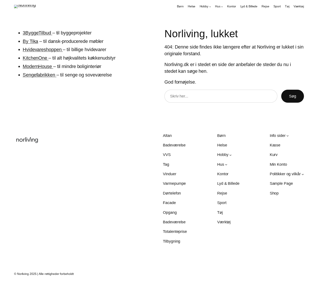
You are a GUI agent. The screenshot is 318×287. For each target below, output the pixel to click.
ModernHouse (38, 66)
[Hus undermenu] (222, 6)
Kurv (274, 154)
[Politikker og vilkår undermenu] (303, 174)
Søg (292, 96)
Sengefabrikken (39, 75)
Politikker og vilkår (285, 174)
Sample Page (281, 183)
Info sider (278, 135)
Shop (274, 193)
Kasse (275, 145)
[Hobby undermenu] (210, 6)
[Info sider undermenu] (287, 136)
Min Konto (278, 164)
